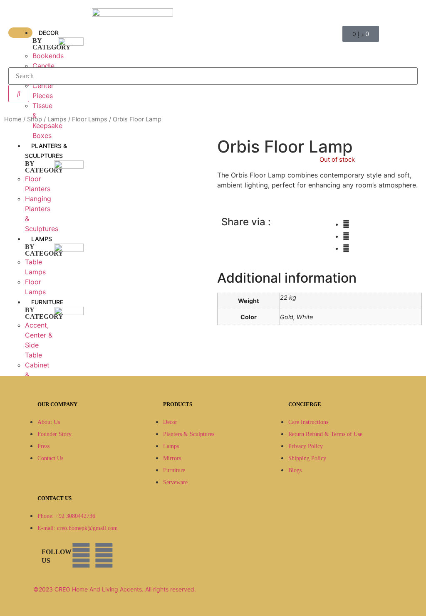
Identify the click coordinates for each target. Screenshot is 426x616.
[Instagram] (104, 555)
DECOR (49, 32)
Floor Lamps (89, 119)
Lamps (57, 119)
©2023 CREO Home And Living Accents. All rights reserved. (114, 589)
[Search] (18, 93)
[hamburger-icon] (20, 32)
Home (13, 119)
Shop (34, 119)
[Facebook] (81, 555)
